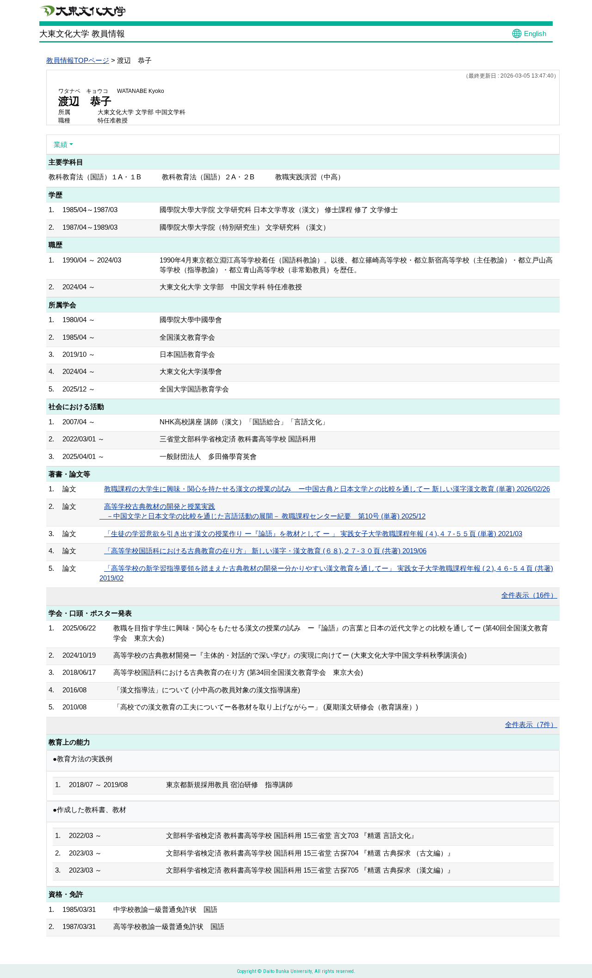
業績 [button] (61, 144)
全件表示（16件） (529, 595)
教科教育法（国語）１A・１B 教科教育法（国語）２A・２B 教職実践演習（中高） (197, 177)
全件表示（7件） (531, 724)
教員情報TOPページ (77, 60)
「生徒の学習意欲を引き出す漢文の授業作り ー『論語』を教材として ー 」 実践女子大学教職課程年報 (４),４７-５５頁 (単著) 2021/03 (313, 534)
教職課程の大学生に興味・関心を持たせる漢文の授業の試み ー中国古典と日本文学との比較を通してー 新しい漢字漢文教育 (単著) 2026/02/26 (327, 489)
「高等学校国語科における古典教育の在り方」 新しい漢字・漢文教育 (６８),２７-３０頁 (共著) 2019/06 (265, 551)
